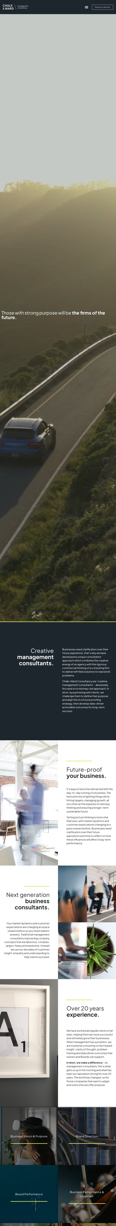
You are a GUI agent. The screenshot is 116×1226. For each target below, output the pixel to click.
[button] (86, 7)
